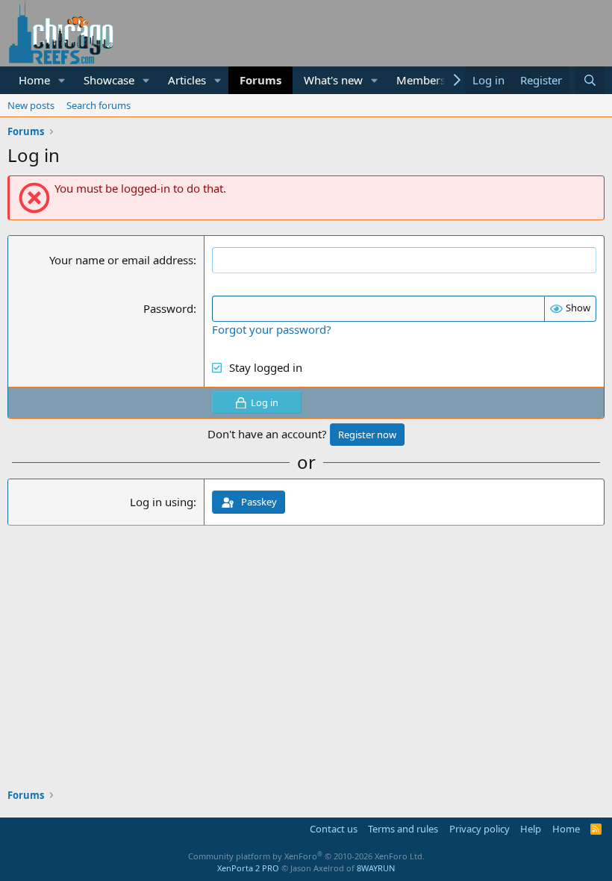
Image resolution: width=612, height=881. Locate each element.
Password (168, 308)
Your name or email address (121, 259)
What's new (333, 79)
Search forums (98, 105)
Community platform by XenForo (306, 856)
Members (421, 79)
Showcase (109, 79)
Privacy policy (479, 828)
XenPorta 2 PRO (248, 868)
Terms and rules (403, 828)
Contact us (333, 828)
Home (34, 79)
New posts (30, 105)
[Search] (590, 80)
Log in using (161, 501)
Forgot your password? (271, 329)
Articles (187, 79)
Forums (260, 79)
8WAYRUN (376, 868)
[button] (61, 80)
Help (530, 828)
